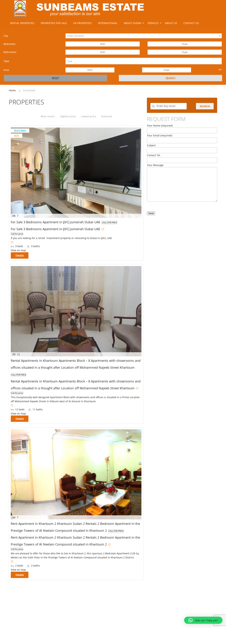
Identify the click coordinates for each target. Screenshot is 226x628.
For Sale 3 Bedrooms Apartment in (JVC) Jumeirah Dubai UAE (55, 222)
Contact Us (191, 23)
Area (6, 70)
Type (6, 61)
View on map (18, 250)
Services (153, 23)
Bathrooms (10, 52)
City (6, 35)
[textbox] (143, 61)
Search (205, 106)
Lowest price (88, 116)
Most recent (48, 116)
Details (20, 255)
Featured (106, 116)
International (107, 23)
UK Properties (82, 23)
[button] (203, 620)
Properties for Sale (54, 23)
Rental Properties (22, 23)
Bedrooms (10, 44)
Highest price (68, 116)
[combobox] (144, 35)
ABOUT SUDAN (132, 23)
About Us (171, 23)
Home (12, 90)
